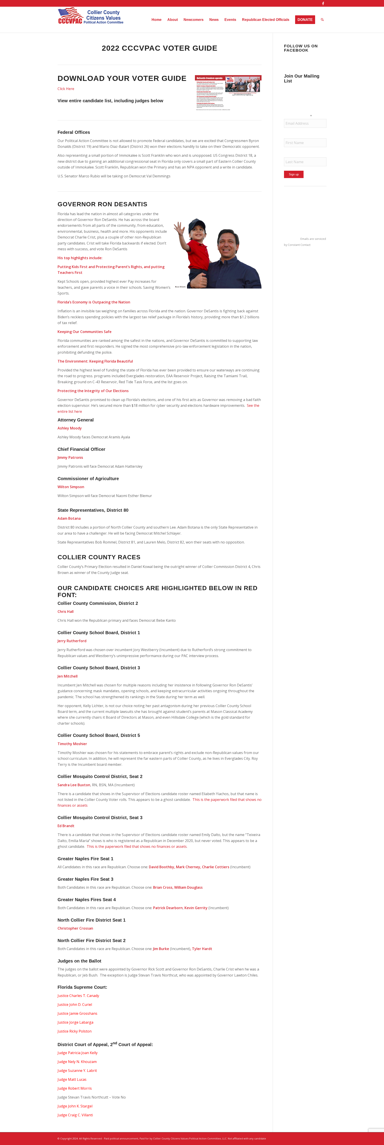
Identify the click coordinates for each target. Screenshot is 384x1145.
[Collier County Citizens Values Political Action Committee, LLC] (91, 20)
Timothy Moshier (72, 743)
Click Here (66, 88)
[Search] (322, 20)
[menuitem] (156, 20)
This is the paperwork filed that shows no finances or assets (137, 846)
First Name (293, 135)
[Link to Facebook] (323, 3)
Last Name (293, 154)
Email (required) (298, 116)
